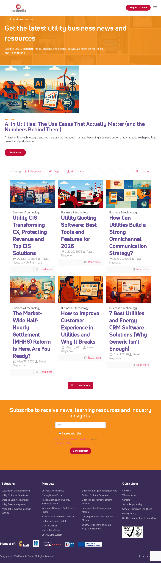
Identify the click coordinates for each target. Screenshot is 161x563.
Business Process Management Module (97, 502)
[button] (6, 556)
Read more (46, 269)
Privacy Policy (63, 443)
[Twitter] (143, 556)
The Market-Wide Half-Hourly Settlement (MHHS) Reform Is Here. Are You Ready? (32, 335)
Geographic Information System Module (97, 519)
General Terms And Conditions (137, 509)
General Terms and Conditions (73, 439)
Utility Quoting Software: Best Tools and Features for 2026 (79, 232)
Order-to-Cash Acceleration (15, 500)
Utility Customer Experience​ (15, 495)
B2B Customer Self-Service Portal (58, 517)
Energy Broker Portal (52, 495)
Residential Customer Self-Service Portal (58, 510)
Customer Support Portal (54, 521)
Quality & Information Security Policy (140, 518)
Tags (56, 171)
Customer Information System (16, 491)
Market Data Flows (51, 530)
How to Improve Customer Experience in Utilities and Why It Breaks (80, 328)
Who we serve (129, 495)
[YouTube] (147, 556)
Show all (144, 171)
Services (126, 491)
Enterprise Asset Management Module (96, 510)
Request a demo (138, 7)
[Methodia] (18, 8)
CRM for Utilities (49, 526)
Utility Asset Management (14, 504)
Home (12, 19)
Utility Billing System (52, 535)
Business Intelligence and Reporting (99, 491)
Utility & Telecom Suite (53, 491)
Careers (126, 500)
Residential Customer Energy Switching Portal (56, 502)
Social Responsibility (132, 504)
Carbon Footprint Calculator (95, 495)
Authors (76, 171)
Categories (35, 171)
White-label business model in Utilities (16, 511)
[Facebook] (139, 556)
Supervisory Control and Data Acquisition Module (96, 527)
